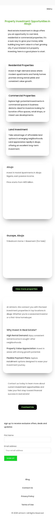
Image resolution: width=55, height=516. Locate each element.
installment (12, 361)
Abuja (9, 314)
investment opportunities (27, 387)
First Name (9, 435)
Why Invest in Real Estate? (22, 330)
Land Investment (18, 129)
